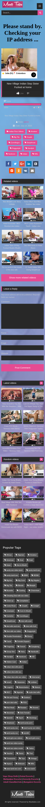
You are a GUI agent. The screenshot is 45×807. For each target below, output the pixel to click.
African (9, 555)
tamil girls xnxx (33, 738)
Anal (21, 560)
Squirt (21, 718)
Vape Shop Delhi (10, 776)
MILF (8, 692)
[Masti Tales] (18, 4)
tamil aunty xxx (12, 733)
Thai (31, 753)
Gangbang (35, 646)
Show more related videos (22, 277)
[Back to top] (37, 799)
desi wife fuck (31, 626)
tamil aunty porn (26, 723)
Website (4, 353)
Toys (23, 758)
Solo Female (25, 713)
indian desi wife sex (13, 672)
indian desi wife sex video (16, 677)
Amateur (34, 131)
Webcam (21, 764)
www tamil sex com (13, 769)
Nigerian (20, 692)
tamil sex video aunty (14, 743)
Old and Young (12, 697)
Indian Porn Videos (16, 131)
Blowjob (32, 585)
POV (25, 702)
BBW (26, 575)
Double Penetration (13, 636)
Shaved (35, 707)
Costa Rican (11, 606)
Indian (25, 154)
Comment (5, 302)
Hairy (23, 652)
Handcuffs (34, 652)
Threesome (10, 758)
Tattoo (31, 748)
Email (4, 343)
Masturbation (24, 687)
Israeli (8, 682)
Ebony (29, 636)
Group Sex (10, 652)
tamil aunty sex (12, 728)
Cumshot (9, 616)
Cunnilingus (15, 143)
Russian (23, 707)
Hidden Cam (11, 662)
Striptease (10, 723)
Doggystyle (16, 148)
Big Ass (9, 580)
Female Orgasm (23, 641)
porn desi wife (11, 702)
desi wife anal (26, 621)
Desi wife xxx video (13, 631)
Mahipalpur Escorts (12, 779)
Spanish (9, 718)
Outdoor (27, 697)
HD (33, 657)
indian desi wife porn (14, 667)
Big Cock (21, 580)
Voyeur (9, 764)
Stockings (32, 718)
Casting (22, 590)
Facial (8, 641)
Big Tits (16, 137)
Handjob (31, 148)
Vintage (34, 758)
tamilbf (26, 733)
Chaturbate (35, 590)
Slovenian (10, 713)
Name (4, 333)
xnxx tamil (31, 769)
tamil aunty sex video (32, 728)
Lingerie (9, 687)
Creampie (10, 611)
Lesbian (34, 682)
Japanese (21, 682)
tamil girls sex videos (14, 738)
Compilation (23, 601)
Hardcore (11, 154)
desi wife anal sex (13, 626)
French (22, 646)
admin (26, 122)
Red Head (10, 707)
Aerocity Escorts (30, 779)
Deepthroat (31, 143)
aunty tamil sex (34, 570)
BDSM (36, 575)
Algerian (21, 555)
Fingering (10, 646)
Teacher (9, 753)
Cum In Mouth (25, 611)
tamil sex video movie (14, 748)
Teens (21, 753)
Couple (29, 137)
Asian (8, 565)
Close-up (9, 601)
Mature (37, 687)
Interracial (35, 677)
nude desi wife (34, 692)
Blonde (20, 585)
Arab (31, 560)
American (10, 560)
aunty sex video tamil (14, 570)
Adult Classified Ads (12, 782)
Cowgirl (36, 606)
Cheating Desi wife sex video (17, 596)
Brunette (9, 590)
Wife (36, 154)
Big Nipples (35, 580)
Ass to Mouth (22, 565)
